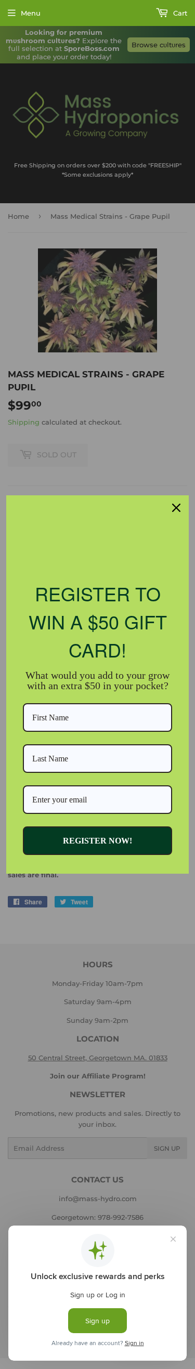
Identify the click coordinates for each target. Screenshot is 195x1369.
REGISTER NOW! (97, 840)
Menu (31, 13)
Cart (179, 13)
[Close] (176, 507)
